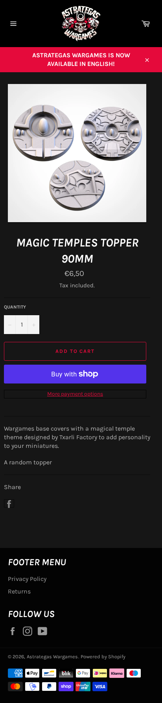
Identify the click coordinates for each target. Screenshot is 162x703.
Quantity (15, 307)
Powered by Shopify (103, 656)
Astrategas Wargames (52, 656)
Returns (19, 591)
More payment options (75, 394)
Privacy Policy (27, 578)
